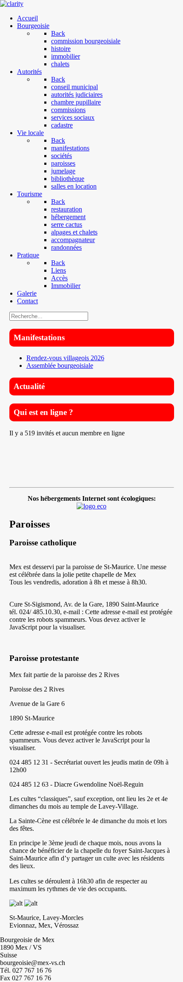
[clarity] (11, 3)
